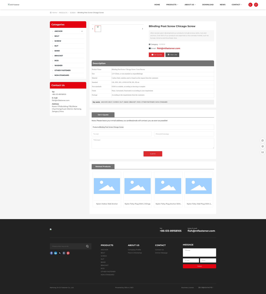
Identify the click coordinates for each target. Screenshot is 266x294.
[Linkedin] (55, 253)
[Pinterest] (68, 253)
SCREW (73, 13)
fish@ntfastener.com (61, 100)
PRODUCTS (63, 13)
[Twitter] (59, 253)
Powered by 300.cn (122, 287)
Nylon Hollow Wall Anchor (107, 204)
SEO (131, 287)
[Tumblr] (63, 253)
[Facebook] (51, 253)
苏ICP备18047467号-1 (205, 287)
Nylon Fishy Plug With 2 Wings (137, 204)
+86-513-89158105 (59, 94)
